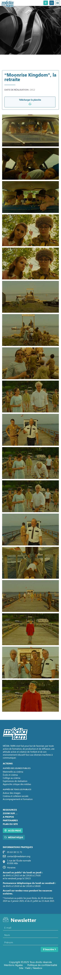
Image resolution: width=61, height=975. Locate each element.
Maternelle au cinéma (13, 771)
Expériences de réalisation (15, 781)
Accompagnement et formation (17, 799)
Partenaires (10, 820)
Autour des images (11, 793)
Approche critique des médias (17, 784)
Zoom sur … (10, 813)
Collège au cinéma (11, 778)
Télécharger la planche (30, 99)
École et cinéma (10, 775)
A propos (8, 816)
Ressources (10, 809)
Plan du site (10, 824)
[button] (57, 3)
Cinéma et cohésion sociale (15, 796)
